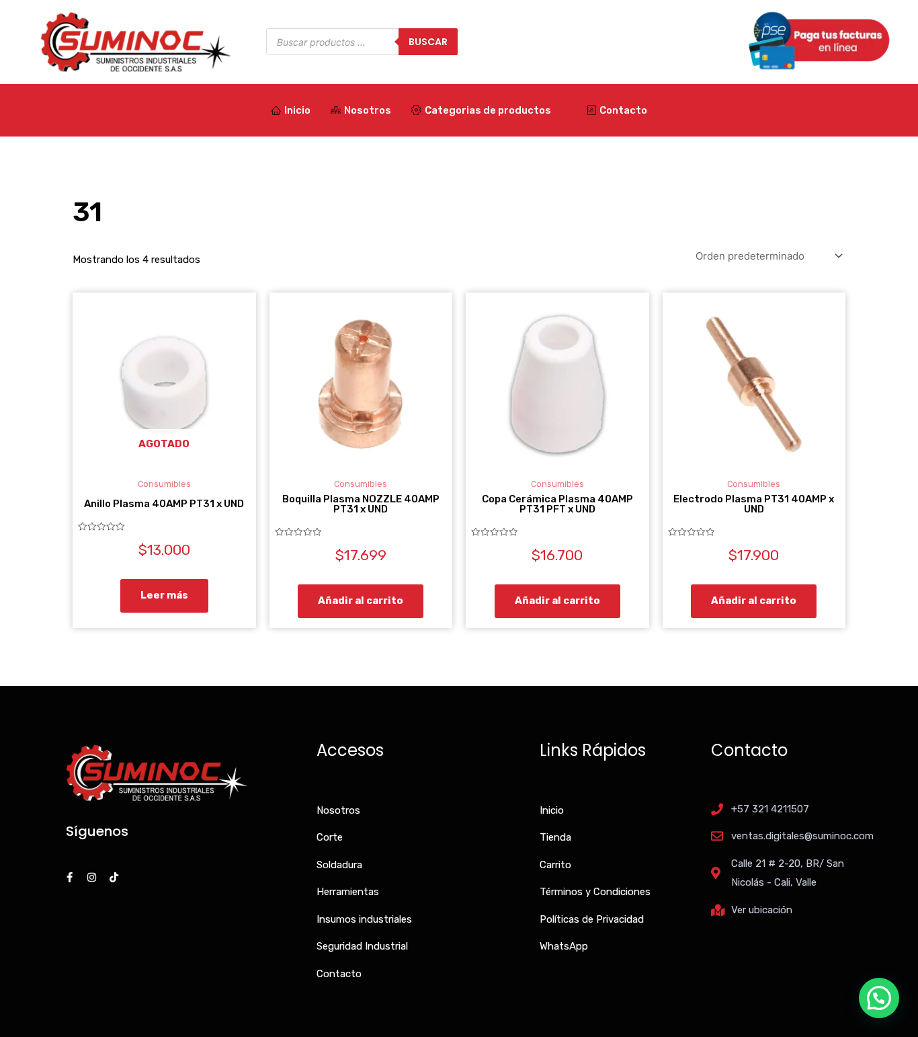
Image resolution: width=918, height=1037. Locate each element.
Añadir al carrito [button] (360, 600)
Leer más (164, 595)
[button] (879, 998)
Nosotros (367, 110)
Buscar (428, 41)
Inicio (297, 110)
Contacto (623, 110)
